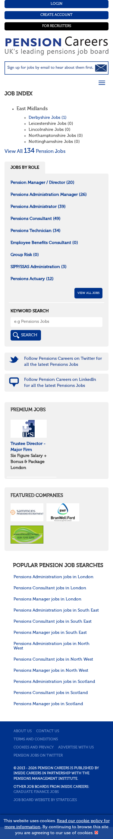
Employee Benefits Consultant (44, 243)
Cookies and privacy (34, 747)
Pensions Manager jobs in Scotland (48, 704)
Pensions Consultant (36, 219)
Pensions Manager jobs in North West (51, 670)
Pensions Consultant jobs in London (50, 588)
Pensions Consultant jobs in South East (53, 621)
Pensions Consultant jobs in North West (53, 659)
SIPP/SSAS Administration (39, 267)
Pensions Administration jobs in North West (51, 646)
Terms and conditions (36, 739)
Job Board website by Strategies (45, 800)
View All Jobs (88, 293)
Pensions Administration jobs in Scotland (54, 682)
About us (23, 731)
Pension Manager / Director (42, 182)
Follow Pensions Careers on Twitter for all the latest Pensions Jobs (63, 361)
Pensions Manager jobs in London (47, 599)
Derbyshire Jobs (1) (48, 118)
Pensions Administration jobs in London (53, 577)
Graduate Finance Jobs (36, 792)
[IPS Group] (29, 429)
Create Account (56, 15)
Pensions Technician (36, 231)
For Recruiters (56, 26)
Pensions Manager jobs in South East (50, 633)
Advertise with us (76, 747)
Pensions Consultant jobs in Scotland (51, 693)
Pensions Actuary (32, 279)
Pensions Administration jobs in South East (56, 610)
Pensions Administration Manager (49, 195)
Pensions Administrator (38, 207)
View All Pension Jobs (35, 151)
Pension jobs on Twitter (38, 755)
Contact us (47, 731)
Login (56, 4)
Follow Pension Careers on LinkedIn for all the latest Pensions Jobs (60, 383)
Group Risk (25, 255)
